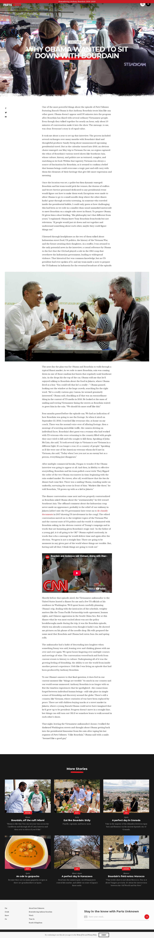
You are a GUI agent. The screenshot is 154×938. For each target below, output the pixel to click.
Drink (7, 912)
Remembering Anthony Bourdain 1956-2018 (77, 2)
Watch (31, 915)
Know (7, 915)
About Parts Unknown (36, 908)
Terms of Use (80, 935)
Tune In (31, 919)
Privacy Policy (92, 935)
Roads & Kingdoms (35, 923)
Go (6, 919)
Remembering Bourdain (40, 912)
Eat (6, 908)
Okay (103, 935)
